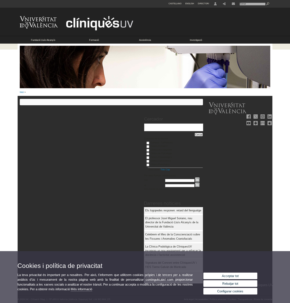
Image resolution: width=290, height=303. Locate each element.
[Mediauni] (262, 123)
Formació (94, 40)
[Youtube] (248, 123)
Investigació (196, 40)
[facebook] (248, 116)
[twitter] (255, 116)
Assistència (145, 40)
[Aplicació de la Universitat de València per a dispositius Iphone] (269, 123)
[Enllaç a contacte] (233, 4)
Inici (22, 92)
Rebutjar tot (230, 283)
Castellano (175, 4)
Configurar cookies (230, 291)
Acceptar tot (230, 276)
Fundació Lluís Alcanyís (43, 40)
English (189, 4)
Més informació (81, 289)
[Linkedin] (269, 116)
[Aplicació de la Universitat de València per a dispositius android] (255, 123)
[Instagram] (262, 116)
